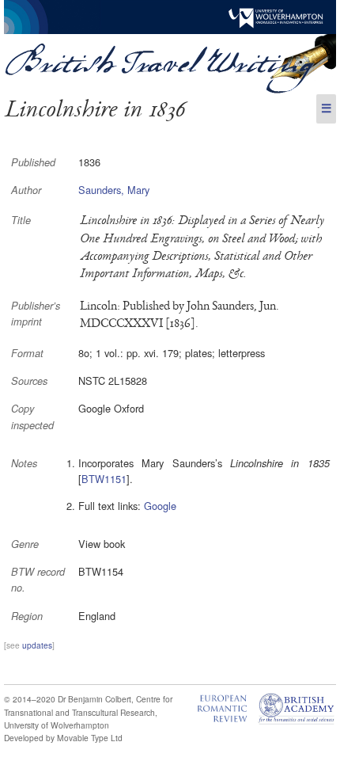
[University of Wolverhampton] (170, 29)
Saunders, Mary (113, 189)
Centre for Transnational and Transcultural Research (88, 705)
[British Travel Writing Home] (170, 89)
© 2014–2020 (29, 699)
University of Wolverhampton (56, 725)
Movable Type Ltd (90, 738)
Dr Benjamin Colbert (94, 699)
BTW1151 (104, 478)
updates (37, 645)
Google (160, 505)
